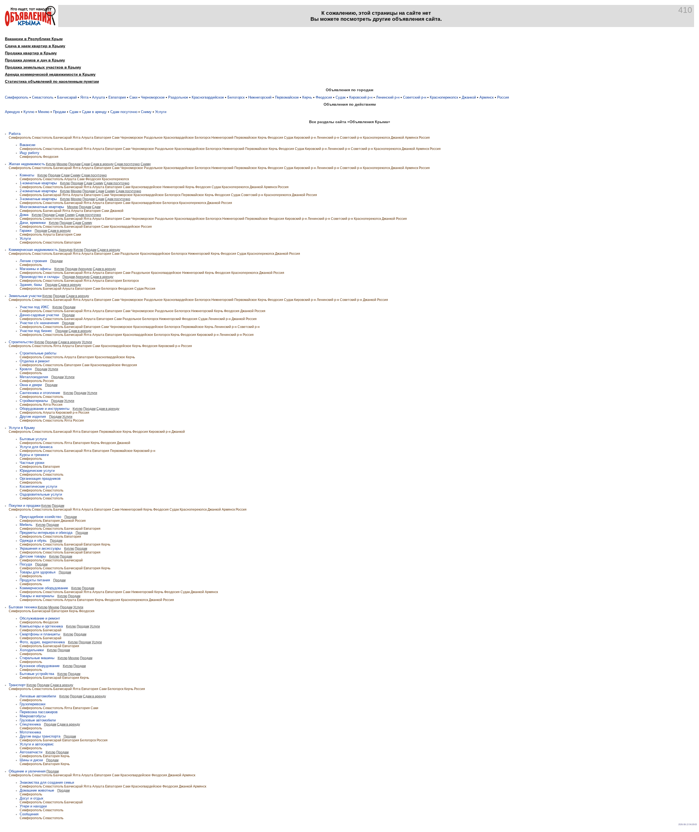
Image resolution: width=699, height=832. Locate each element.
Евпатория (117, 97)
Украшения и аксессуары (40, 548)
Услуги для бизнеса (36, 447)
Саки (133, 97)
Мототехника (30, 732)
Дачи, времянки (33, 223)
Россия (503, 97)
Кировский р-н (360, 97)
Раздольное (178, 97)
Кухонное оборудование (40, 666)
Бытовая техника (23, 607)
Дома (24, 215)
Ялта (84, 97)
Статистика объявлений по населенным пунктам (52, 81)
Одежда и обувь (33, 540)
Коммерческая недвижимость (33, 250)
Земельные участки (25, 296)
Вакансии (27, 145)
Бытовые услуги (33, 439)
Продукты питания (35, 580)
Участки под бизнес (36, 331)
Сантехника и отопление (40, 393)
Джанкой (469, 97)
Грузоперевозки (32, 704)
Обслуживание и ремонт (40, 618)
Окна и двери (31, 385)
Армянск (486, 97)
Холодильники (32, 650)
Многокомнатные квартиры (42, 207)
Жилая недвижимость (27, 164)
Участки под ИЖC (34, 307)
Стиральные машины (37, 658)
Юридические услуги (37, 471)
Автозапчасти (31, 752)
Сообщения (29, 814)
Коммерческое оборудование (44, 588)
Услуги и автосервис (37, 744)
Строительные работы (38, 353)
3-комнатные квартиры (38, 199)
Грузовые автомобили (38, 720)
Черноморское (153, 97)
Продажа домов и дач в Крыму (35, 60)
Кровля (26, 369)
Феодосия (324, 97)
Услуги (160, 112)
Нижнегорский (259, 97)
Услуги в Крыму (22, 428)
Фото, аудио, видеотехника (42, 642)
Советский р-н (414, 97)
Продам (59, 112)
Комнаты (27, 175)
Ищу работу (29, 153)
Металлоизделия (34, 377)
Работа (14, 134)
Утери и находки (33, 806)
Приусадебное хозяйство (40, 517)
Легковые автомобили (38, 696)
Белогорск (236, 97)
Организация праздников (40, 478)
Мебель (26, 525)
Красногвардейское (208, 97)
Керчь (307, 97)
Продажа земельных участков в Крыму (43, 67)
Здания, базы (31, 285)
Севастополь (43, 97)
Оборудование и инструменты (44, 409)
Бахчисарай (67, 97)
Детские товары (33, 556)
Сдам (73, 112)
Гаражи (25, 231)
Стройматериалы (34, 401)
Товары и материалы (37, 596)
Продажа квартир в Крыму (31, 53)
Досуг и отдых (31, 798)
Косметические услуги (38, 486)
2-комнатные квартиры (38, 191)
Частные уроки (32, 463)
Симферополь (16, 97)
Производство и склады (39, 277)
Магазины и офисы (35, 269)
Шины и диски (31, 760)
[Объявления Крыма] (30, 25)
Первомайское (287, 97)
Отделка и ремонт (35, 361)
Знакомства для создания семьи (47, 782)
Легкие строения (33, 261)
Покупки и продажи (24, 506)
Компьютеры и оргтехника (41, 626)
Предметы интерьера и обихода (46, 533)
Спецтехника (30, 724)
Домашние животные (37, 790)
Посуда (26, 564)
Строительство (21, 342)
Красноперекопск (444, 97)
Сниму (146, 112)
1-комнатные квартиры (38, 183)
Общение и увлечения (27, 771)
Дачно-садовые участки (39, 315)
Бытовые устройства (37, 674)
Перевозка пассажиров (39, 712)
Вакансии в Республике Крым (34, 39)
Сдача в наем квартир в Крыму (35, 46)
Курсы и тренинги (34, 455)
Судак (341, 97)
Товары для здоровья (37, 572)
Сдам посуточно (123, 112)
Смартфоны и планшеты (40, 634)
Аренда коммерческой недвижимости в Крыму (50, 74)
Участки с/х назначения (39, 323)
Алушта (98, 97)
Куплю (28, 112)
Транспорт (17, 685)
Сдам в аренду (94, 112)
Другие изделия (33, 416)
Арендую (12, 112)
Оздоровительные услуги (41, 494)
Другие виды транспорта (40, 736)
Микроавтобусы (33, 716)
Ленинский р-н (387, 97)
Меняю (43, 112)
